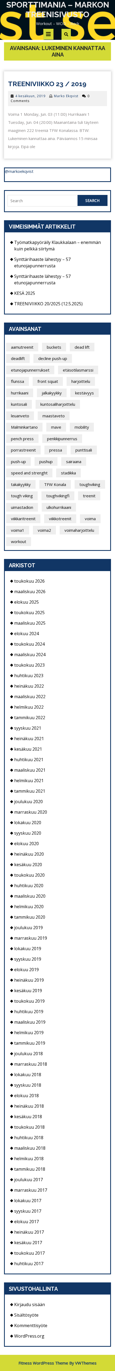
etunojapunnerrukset (30, 370)
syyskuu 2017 (27, 1211)
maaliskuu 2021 (29, 770)
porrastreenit (23, 450)
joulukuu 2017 (28, 1180)
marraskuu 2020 (30, 812)
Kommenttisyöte (30, 1325)
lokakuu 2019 (27, 949)
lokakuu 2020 (27, 823)
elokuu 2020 (26, 844)
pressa (55, 450)
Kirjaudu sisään (29, 1304)
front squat (47, 381)
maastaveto (54, 415)
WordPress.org (29, 1336)
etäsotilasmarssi (78, 370)
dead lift (82, 347)
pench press (22, 438)
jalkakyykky (52, 393)
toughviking (89, 484)
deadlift (18, 358)
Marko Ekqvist (66, 96)
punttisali (83, 450)
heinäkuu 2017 (29, 1232)
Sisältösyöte (26, 1315)
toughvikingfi (58, 495)
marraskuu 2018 (30, 1064)
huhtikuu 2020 (28, 886)
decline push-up (52, 358)
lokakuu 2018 (27, 1075)
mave (56, 427)
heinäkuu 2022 (29, 686)
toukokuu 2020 (29, 875)
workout (18, 541)
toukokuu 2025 (29, 612)
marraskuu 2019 (30, 938)
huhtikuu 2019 (28, 1012)
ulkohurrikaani (59, 507)
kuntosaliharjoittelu (57, 404)
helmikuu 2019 (29, 1033)
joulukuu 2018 (28, 1054)
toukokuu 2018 (29, 1127)
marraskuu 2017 (30, 1190)
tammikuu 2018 (29, 1169)
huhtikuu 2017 (28, 1264)
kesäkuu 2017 (28, 1243)
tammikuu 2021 (29, 791)
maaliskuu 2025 (29, 623)
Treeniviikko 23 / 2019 (47, 84)
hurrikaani (19, 393)
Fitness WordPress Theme (43, 1363)
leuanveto (20, 415)
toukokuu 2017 (29, 1253)
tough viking (22, 495)
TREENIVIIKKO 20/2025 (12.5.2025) (48, 304)
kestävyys (84, 393)
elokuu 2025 (26, 602)
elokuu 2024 (26, 633)
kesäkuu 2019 (28, 991)
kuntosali (19, 404)
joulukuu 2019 (28, 928)
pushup (46, 461)
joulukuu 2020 (28, 802)
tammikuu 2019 (29, 1043)
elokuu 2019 (26, 970)
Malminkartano (24, 427)
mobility (82, 427)
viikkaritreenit (23, 518)
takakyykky (21, 484)
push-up (18, 461)
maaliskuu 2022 (29, 697)
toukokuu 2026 (29, 581)
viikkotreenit (60, 518)
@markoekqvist (19, 171)
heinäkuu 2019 (29, 980)
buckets (54, 347)
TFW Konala (55, 484)
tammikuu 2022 (29, 718)
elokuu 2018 (26, 1096)
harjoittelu (80, 381)
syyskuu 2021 (27, 728)
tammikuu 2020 (29, 917)
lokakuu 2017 (27, 1201)
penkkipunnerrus (62, 438)
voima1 (17, 530)
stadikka (68, 472)
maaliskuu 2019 (29, 1022)
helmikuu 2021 (29, 781)
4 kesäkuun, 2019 (30, 96)
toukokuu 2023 (29, 665)
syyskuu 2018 (27, 1085)
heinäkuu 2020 (29, 854)
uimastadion (22, 507)
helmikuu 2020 (29, 907)
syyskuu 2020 (27, 833)
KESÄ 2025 (24, 293)
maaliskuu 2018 (29, 1148)
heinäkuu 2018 (29, 1106)
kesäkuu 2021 (28, 749)
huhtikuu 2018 (28, 1138)
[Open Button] (48, 34)
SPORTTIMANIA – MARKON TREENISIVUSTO (57, 9)
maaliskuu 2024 (29, 654)
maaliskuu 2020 (29, 896)
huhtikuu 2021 (28, 760)
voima (90, 518)
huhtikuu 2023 (28, 675)
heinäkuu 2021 (29, 739)
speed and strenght (29, 472)
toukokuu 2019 (29, 1001)
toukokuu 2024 (29, 644)
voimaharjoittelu (79, 530)
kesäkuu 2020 (28, 865)
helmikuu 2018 (29, 1159)
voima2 (44, 530)
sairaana (73, 461)
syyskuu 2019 (27, 959)
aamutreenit (22, 347)
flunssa (17, 381)
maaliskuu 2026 (29, 591)
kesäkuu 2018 (28, 1117)
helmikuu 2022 (29, 707)
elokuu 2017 (26, 1222)
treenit (89, 495)
